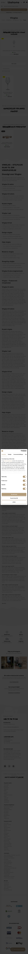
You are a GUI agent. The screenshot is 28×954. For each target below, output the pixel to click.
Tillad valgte (14, 498)
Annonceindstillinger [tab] (18, 454)
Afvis (14, 502)
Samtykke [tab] (3, 454)
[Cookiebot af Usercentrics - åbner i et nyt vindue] (21, 451)
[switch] (25, 481)
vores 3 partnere (8, 460)
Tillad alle (14, 494)
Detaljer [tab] (10, 454)
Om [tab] (26, 454)
